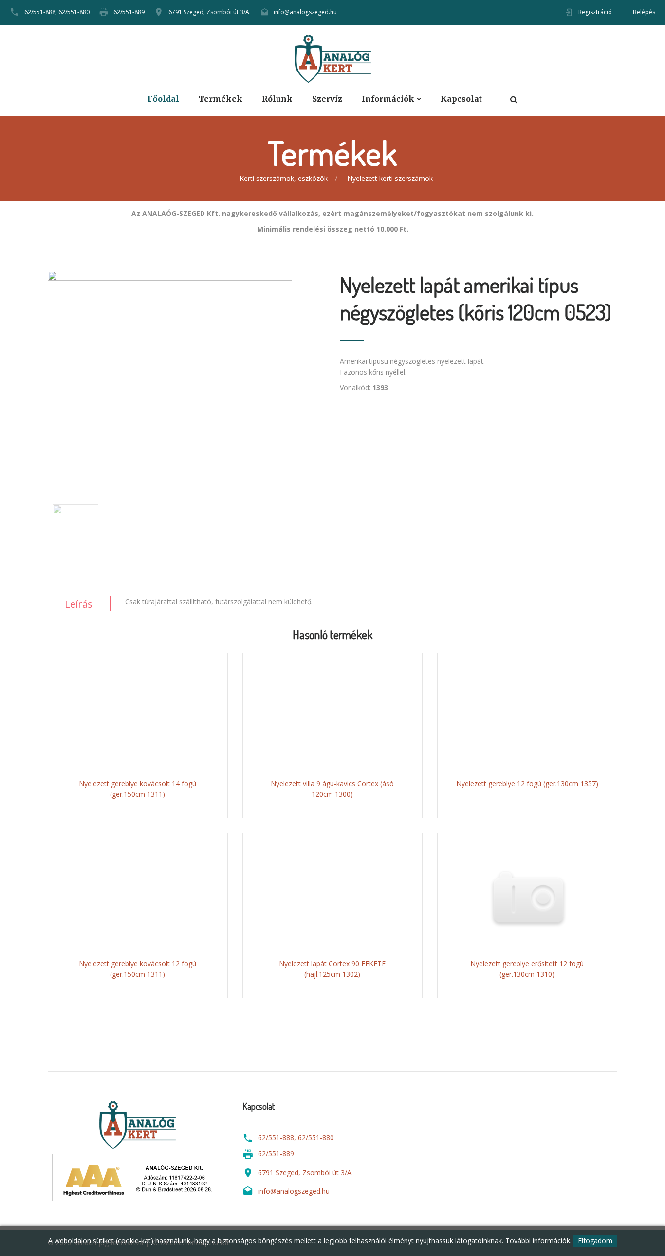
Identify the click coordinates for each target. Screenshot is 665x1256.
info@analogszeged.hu (305, 12)
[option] (186, 370)
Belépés (644, 12)
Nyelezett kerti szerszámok (390, 178)
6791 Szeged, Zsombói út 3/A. (209, 12)
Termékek (220, 99)
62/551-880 (74, 12)
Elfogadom (595, 1240)
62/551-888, (40, 12)
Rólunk (277, 99)
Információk (388, 99)
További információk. (538, 1240)
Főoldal (163, 99)
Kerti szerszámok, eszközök (284, 178)
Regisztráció (595, 12)
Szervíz (327, 99)
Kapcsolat (461, 99)
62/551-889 (129, 12)
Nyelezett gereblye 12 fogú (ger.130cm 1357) (527, 783)
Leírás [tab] (78, 603)
